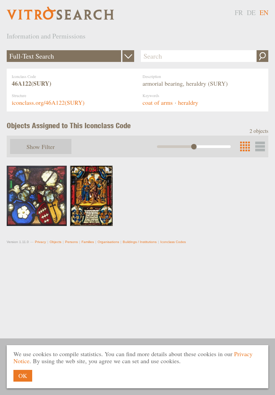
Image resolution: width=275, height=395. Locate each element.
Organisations (108, 242)
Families (87, 242)
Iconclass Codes (173, 242)
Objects (55, 242)
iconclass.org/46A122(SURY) (48, 102)
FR (239, 12)
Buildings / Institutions (140, 242)
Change (128, 56)
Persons (71, 242)
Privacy (40, 242)
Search (262, 56)
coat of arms (158, 102)
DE (251, 12)
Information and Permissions (46, 36)
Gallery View (260, 146)
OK (22, 376)
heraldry (188, 102)
